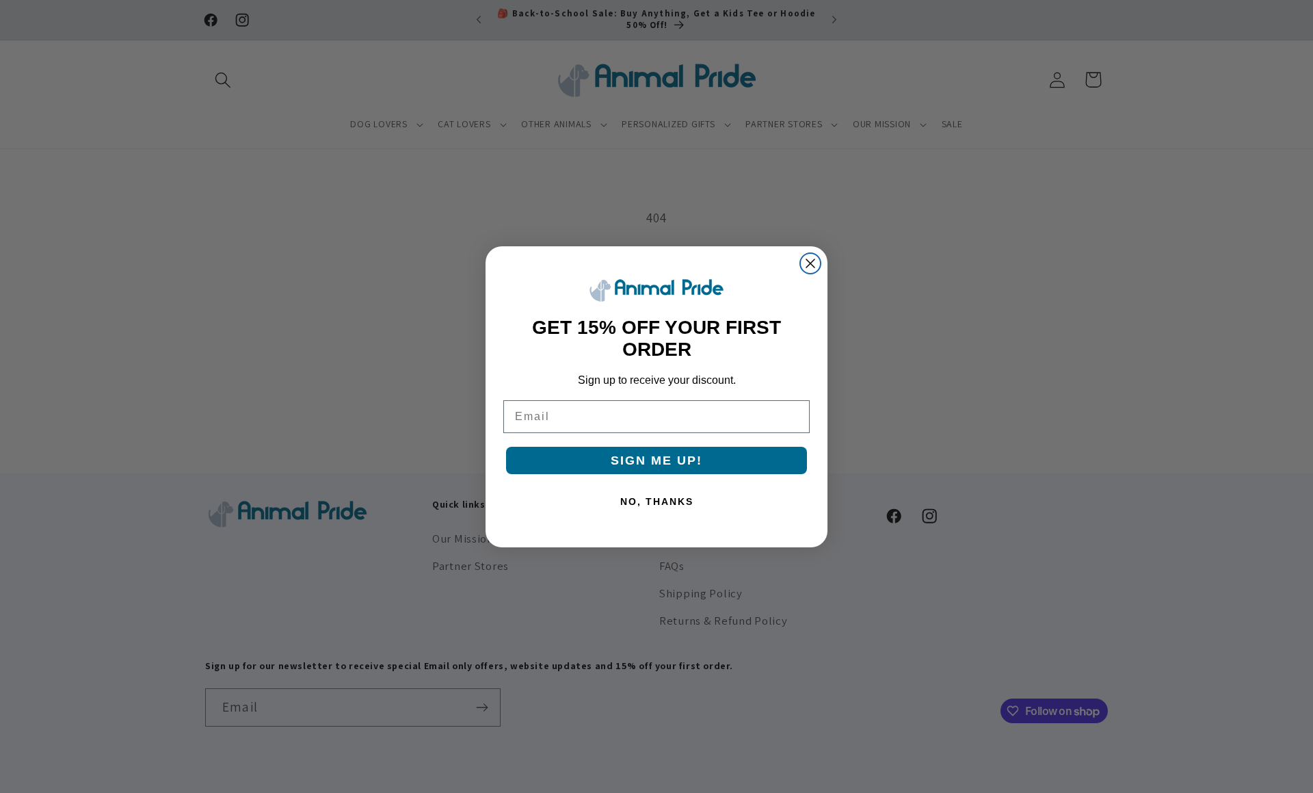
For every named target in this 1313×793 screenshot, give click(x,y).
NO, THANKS (656, 501)
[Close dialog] (810, 263)
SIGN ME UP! (656, 460)
